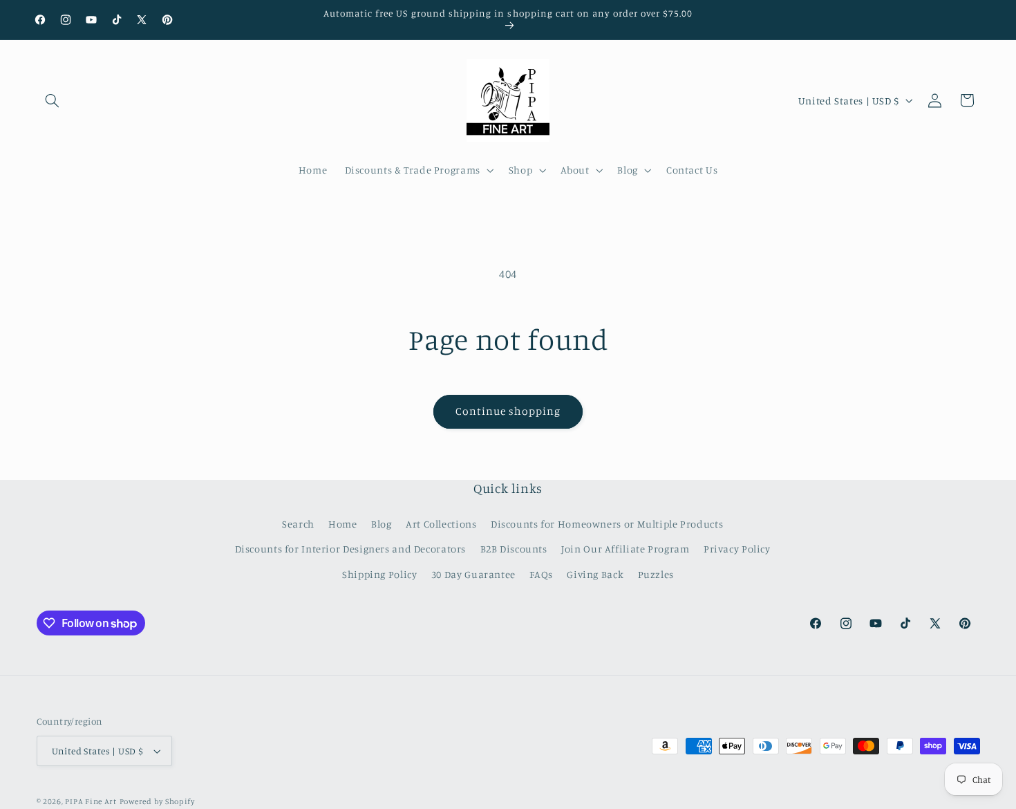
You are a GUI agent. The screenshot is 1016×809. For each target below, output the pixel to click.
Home (342, 524)
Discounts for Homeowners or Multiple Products (607, 524)
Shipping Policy (379, 574)
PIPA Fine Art (91, 801)
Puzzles (656, 574)
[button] (52, 100)
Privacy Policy (737, 549)
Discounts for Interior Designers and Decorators (351, 549)
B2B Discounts (513, 549)
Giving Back (595, 574)
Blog (381, 524)
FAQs (541, 574)
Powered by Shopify (157, 801)
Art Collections (441, 524)
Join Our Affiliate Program (625, 549)
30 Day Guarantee (473, 574)
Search (298, 524)
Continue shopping (508, 411)
